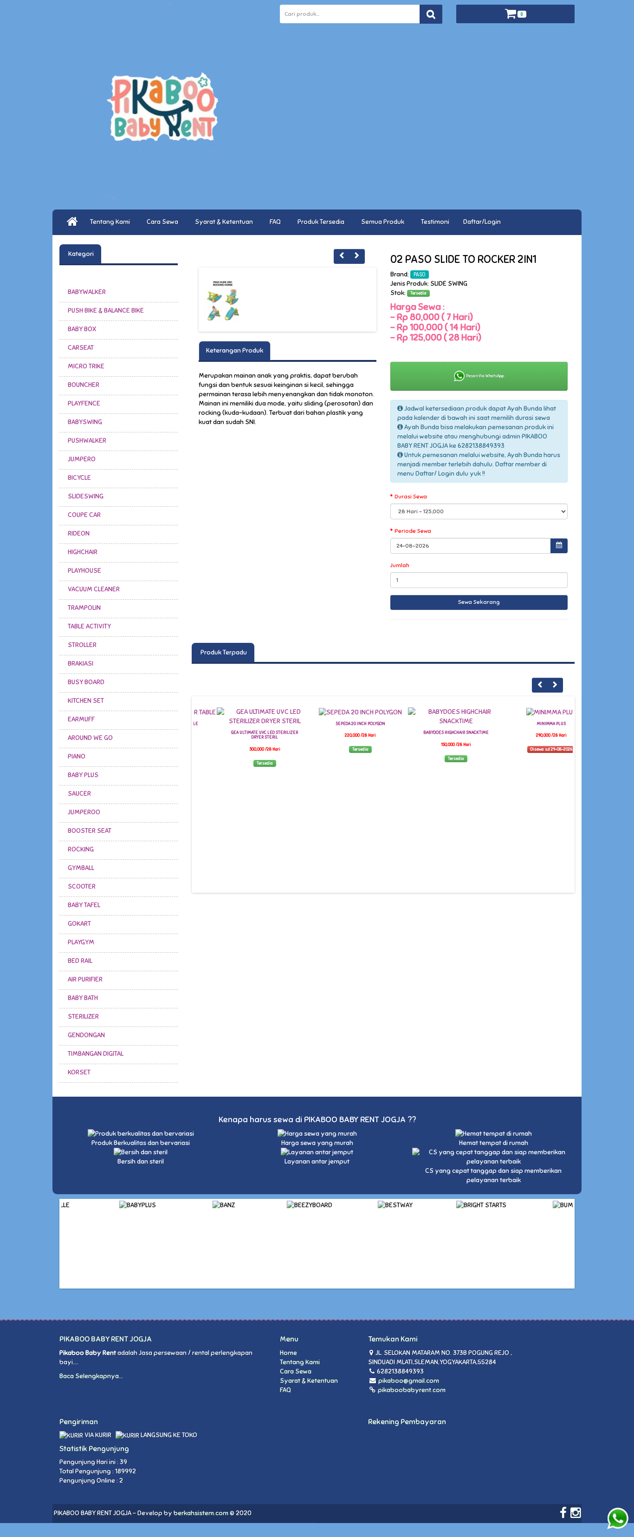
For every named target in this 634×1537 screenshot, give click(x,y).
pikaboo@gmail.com (408, 1381)
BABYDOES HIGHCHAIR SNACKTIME (433, 732)
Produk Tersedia (322, 222)
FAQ (277, 222)
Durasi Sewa (411, 496)
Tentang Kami (111, 222)
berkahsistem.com (201, 1513)
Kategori (80, 254)
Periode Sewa (413, 531)
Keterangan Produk (234, 350)
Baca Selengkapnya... (91, 1376)
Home (288, 1353)
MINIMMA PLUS (528, 723)
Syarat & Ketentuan (225, 222)
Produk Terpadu (223, 652)
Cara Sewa (164, 222)
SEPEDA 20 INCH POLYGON (337, 723)
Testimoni (435, 222)
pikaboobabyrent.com (411, 1390)
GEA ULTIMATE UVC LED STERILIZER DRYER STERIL (241, 735)
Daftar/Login (483, 222)
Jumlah (399, 565)
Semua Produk (384, 222)
